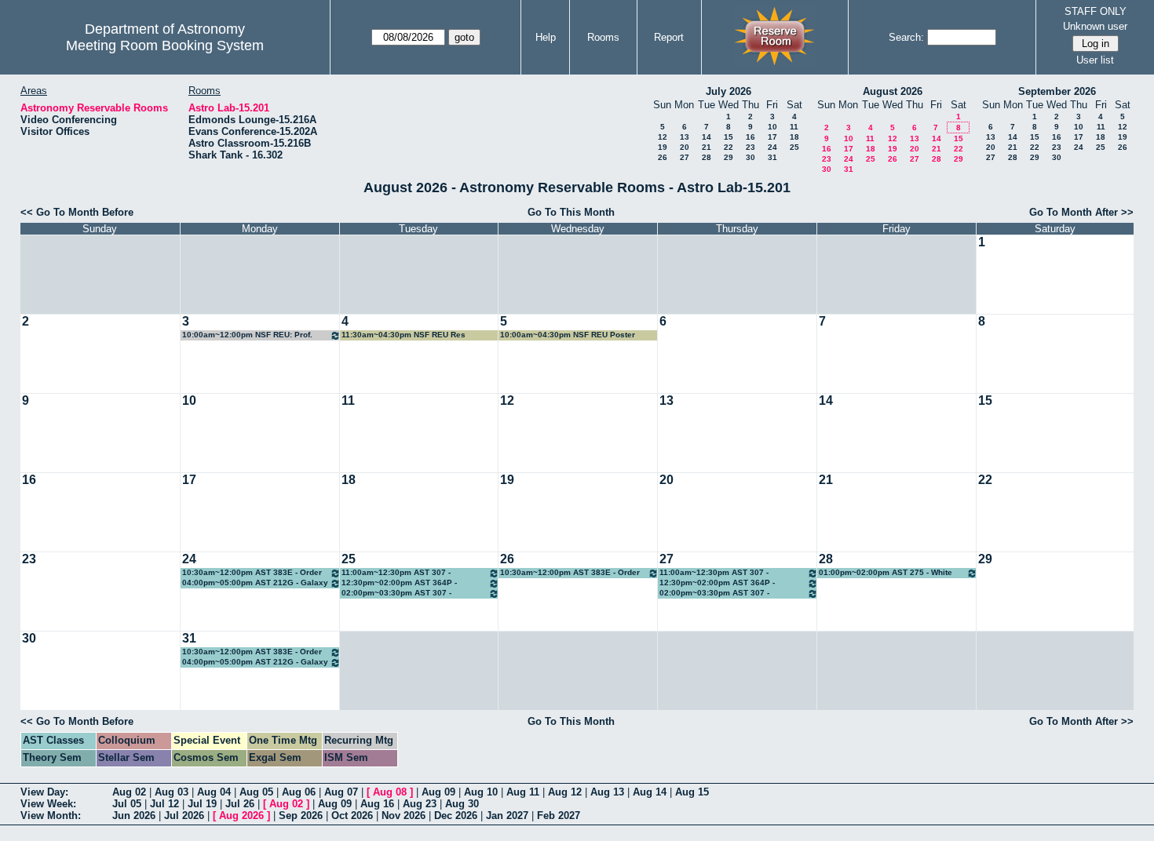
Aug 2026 (241, 815)
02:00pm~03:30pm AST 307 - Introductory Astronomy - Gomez (403, 593)
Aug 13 (607, 792)
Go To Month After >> (1081, 212)
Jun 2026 (133, 815)
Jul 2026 (184, 815)
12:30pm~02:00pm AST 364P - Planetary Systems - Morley (399, 583)
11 (794, 126)
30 (750, 157)
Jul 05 (126, 804)
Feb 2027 (558, 815)
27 (684, 157)
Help (545, 37)
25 (794, 147)
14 (706, 137)
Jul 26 (239, 804)
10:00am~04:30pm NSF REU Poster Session (567, 335)
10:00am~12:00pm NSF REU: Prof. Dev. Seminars (247, 335)
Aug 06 (299, 792)
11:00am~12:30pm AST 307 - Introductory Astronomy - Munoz (402, 573)
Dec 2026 (455, 815)
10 (772, 126)
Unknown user (1095, 26)
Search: (906, 37)
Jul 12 (164, 804)
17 (772, 137)
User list (1095, 60)
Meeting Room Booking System (165, 45)
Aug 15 (692, 792)
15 (728, 137)
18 (794, 137)
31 (772, 157)
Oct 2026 (352, 815)
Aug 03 (171, 792)
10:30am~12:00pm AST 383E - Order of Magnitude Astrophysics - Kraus (252, 573)
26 (662, 157)
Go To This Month (571, 212)
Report (669, 37)
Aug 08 (390, 792)
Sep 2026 (301, 815)
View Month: (50, 815)
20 (684, 147)
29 (728, 157)
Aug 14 (649, 792)
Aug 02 (129, 792)
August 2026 (892, 91)
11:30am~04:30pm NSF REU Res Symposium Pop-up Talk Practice (405, 335)
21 (706, 147)
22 (728, 147)
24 (772, 147)
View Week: (48, 804)
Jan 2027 (507, 815)
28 (706, 157)
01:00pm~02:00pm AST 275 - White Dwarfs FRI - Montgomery (885, 573)
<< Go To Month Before (76, 212)
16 (750, 137)
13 (684, 137)
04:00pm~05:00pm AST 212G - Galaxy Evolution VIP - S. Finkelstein (255, 583)
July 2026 (728, 91)
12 (662, 137)
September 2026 (1057, 91)
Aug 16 (377, 804)
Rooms (603, 37)
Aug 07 (341, 792)
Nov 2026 (403, 815)
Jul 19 (202, 804)
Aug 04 (214, 792)
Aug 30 (462, 804)
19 (662, 147)
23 (750, 147)
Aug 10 (481, 792)
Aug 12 (565, 792)
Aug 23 (419, 804)
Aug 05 (256, 792)
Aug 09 (438, 792)
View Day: (44, 792)
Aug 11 (522, 792)
